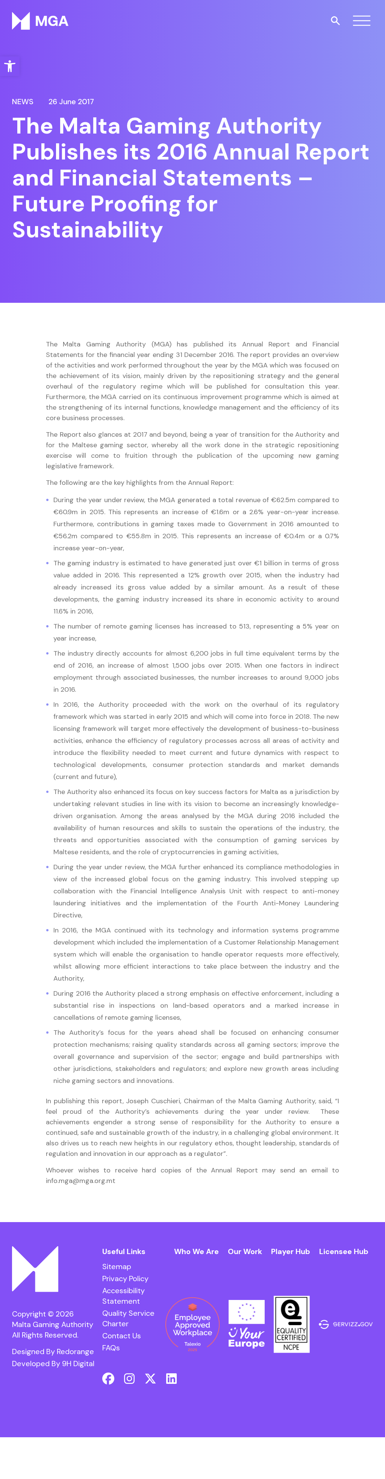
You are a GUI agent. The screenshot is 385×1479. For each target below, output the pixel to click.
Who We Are (196, 1251)
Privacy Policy (125, 1278)
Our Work (245, 1251)
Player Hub (290, 1251)
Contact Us (121, 1336)
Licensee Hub (343, 1251)
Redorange (75, 1351)
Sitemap (116, 1266)
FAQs (111, 1348)
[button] (10, 66)
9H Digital (78, 1363)
